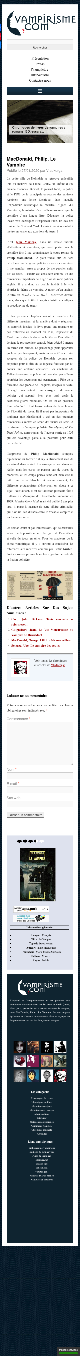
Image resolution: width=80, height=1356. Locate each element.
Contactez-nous (40, 80)
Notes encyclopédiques (42, 1121)
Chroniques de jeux (42, 1105)
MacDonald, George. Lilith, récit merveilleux (41, 640)
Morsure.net (42, 1159)
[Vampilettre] (40, 69)
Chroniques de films (42, 1101)
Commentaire (18, 718)
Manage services (68, 1350)
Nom (11, 769)
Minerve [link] (46, 956)
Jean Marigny (26, 242)
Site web (13, 797)
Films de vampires (41, 1155)
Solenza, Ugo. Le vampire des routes (35, 645)
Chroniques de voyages (42, 1109)
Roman (49, 943)
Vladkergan (55, 170)
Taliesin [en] (42, 1163)
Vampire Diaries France (42, 1175)
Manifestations (41, 1113)
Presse (40, 63)
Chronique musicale (42, 1129)
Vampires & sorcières (42, 1179)
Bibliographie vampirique (42, 1147)
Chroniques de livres (41, 1097)
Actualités (42, 1133)
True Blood (42, 1167)
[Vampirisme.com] (41, 34)
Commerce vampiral (41, 1125)
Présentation (40, 58)
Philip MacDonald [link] (46, 947)
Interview (42, 1117)
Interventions (40, 74)
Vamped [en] (41, 1171)
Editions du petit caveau (42, 1151)
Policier (46, 960)
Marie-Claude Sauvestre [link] (48, 951)
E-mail (13, 783)
